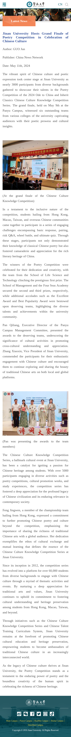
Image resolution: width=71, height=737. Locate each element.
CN (60, 4)
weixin (26, 714)
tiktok (52, 714)
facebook (32, 714)
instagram (45, 714)
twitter (39, 714)
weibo (19, 714)
